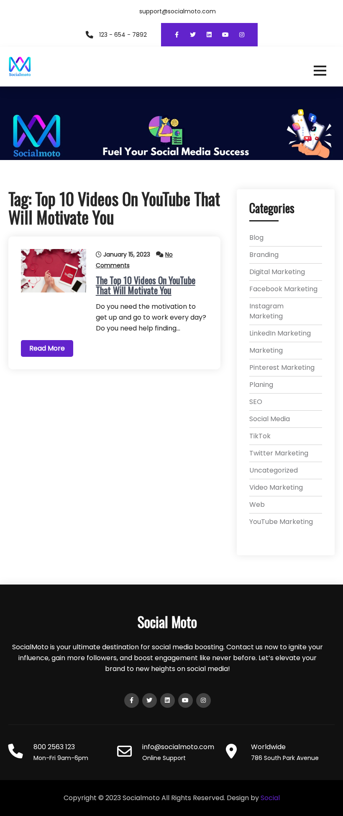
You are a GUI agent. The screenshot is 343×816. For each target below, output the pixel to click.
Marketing (266, 350)
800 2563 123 (54, 747)
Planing (261, 384)
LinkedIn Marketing (280, 333)
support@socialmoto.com (177, 11)
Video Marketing (276, 487)
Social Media (269, 419)
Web (257, 504)
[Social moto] (171, 66)
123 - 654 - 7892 (123, 35)
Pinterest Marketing (282, 367)
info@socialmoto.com (178, 747)
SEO (255, 402)
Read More (47, 348)
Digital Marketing (277, 272)
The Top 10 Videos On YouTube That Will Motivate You (145, 285)
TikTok (260, 436)
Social (270, 798)
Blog (256, 237)
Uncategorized (273, 470)
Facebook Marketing (283, 289)
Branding (264, 254)
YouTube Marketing (281, 521)
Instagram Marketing (266, 311)
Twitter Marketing (278, 453)
